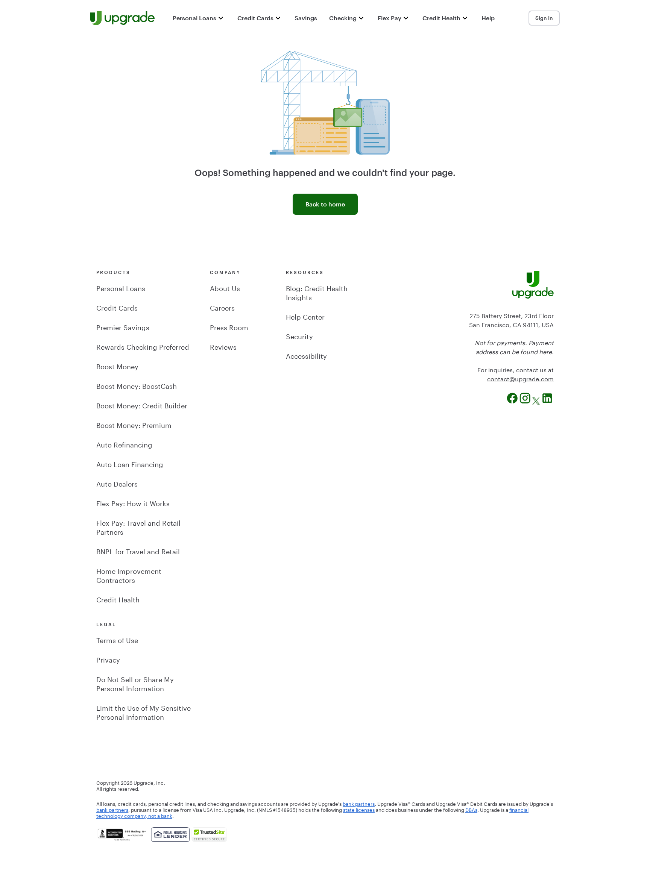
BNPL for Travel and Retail (138, 550)
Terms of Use (117, 639)
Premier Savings (122, 326)
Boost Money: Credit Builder (141, 404)
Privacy (108, 658)
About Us (225, 287)
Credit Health (118, 598)
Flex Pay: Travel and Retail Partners (138, 526)
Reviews (223, 345)
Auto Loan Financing (129, 463)
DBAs (471, 809)
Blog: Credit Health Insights (317, 292)
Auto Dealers (117, 482)
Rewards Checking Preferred (142, 345)
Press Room (229, 326)
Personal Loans (120, 287)
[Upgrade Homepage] (122, 18)
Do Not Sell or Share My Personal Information (135, 683)
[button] (199, 18)
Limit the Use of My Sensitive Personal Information (143, 711)
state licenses (359, 809)
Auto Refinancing (124, 443)
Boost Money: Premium (134, 424)
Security (299, 335)
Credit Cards (117, 306)
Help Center (305, 315)
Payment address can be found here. (514, 346)
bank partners (359, 803)
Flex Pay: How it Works (133, 502)
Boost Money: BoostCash (136, 385)
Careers (222, 306)
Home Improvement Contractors (128, 575)
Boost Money (117, 365)
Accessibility (306, 354)
